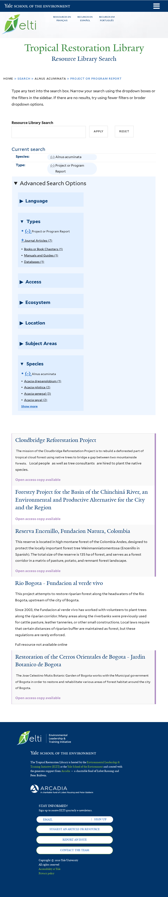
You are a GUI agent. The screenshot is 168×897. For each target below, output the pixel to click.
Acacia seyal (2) (35, 400)
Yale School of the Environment (15, 6)
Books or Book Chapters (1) (43, 249)
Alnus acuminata (50, 78)
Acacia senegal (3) (37, 393)
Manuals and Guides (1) (41, 255)
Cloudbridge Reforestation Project (55, 440)
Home (8, 78)
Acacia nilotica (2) (37, 387)
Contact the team (74, 850)
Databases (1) (34, 262)
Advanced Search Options (53, 183)
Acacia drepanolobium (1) (42, 381)
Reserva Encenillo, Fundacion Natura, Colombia (72, 531)
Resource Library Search (32, 122)
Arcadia (65, 771)
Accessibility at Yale (49, 869)
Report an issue (75, 839)
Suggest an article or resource (74, 829)
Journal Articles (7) (36, 240)
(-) (53, 157)
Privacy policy (46, 873)
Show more (29, 406)
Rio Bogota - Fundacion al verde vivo (59, 583)
